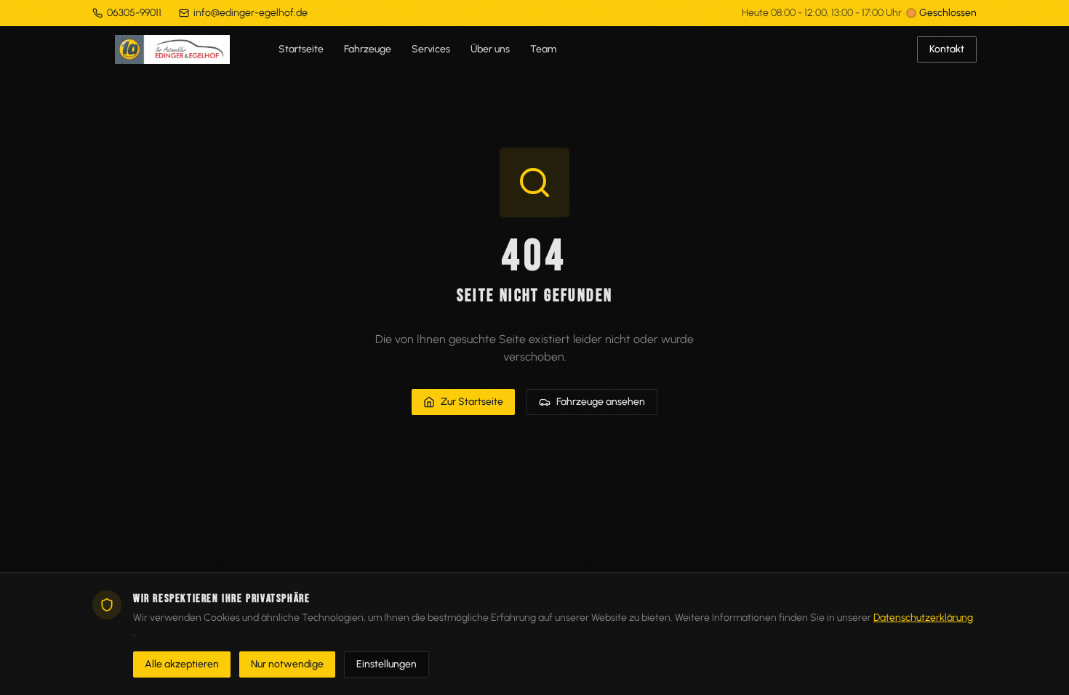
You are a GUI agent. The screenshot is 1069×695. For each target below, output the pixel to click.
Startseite (301, 49)
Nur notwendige (287, 664)
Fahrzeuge (367, 49)
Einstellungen (386, 664)
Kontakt (946, 49)
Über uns (490, 49)
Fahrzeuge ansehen (600, 401)
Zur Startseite (472, 401)
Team (543, 49)
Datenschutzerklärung (923, 617)
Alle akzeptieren (182, 664)
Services (431, 49)
